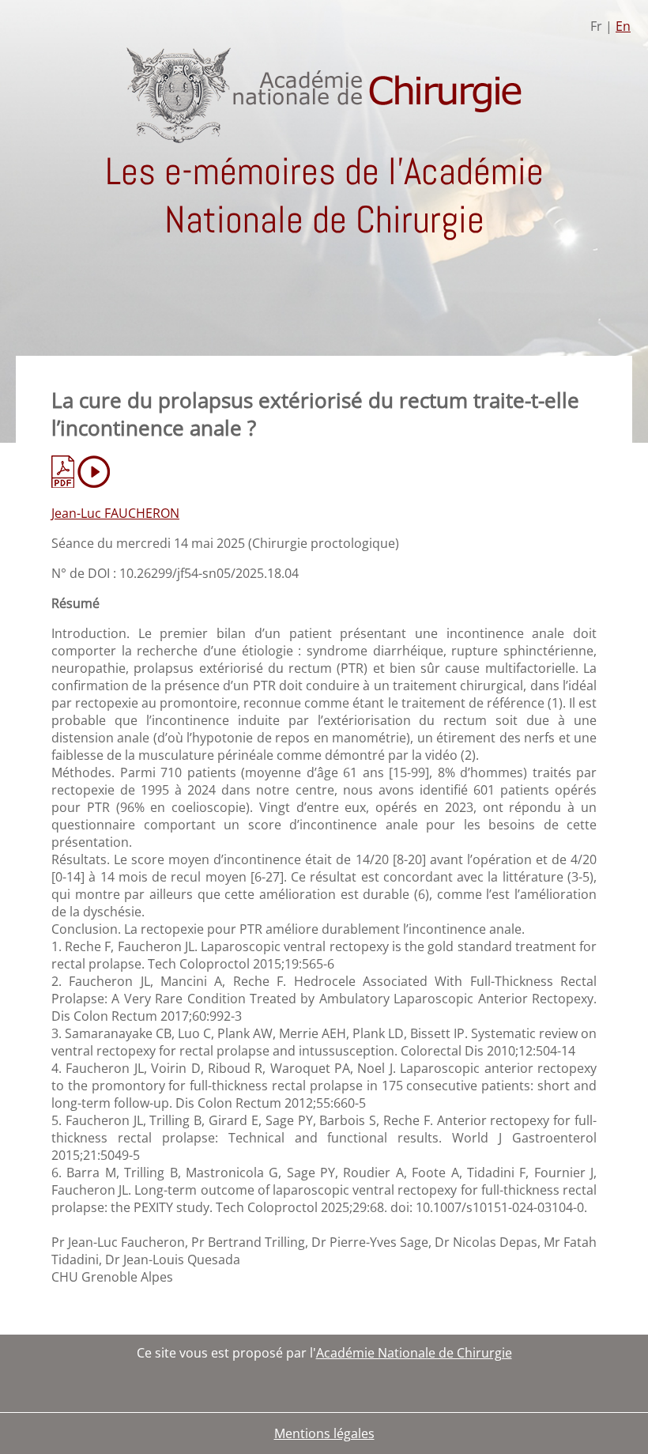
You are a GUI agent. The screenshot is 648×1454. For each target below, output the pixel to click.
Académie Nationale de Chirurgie (414, 1352)
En (623, 26)
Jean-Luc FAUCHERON (115, 513)
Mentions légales (324, 1433)
